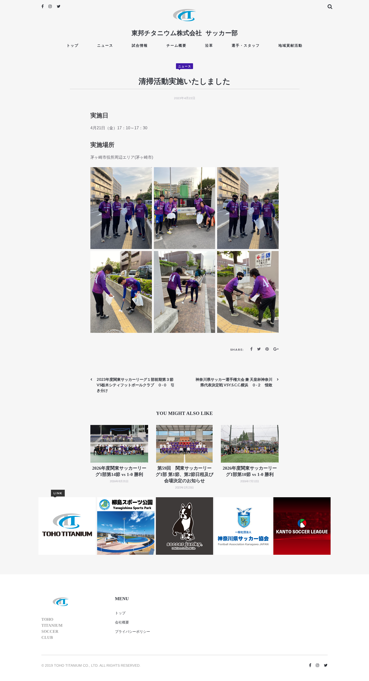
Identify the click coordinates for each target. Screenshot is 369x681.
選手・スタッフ (246, 45)
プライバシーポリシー (132, 632)
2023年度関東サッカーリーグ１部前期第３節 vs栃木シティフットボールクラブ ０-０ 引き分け (137, 385)
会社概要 (122, 622)
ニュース (105, 45)
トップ (73, 45)
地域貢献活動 (290, 45)
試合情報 (140, 45)
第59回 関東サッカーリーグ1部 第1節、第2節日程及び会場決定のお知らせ (184, 474)
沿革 (209, 45)
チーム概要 (176, 45)
